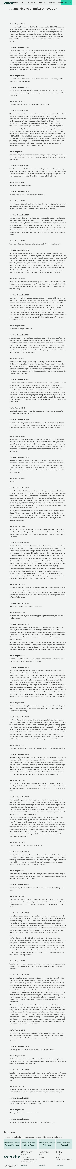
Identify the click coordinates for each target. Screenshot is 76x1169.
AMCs (22, 2)
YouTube (58, 1157)
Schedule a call (66, 2)
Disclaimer (24, 1165)
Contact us (41, 1157)
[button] (31, 2)
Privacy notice (60, 1165)
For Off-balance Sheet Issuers (29, 1162)
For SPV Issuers (25, 1157)
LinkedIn (58, 1155)
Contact (60, 2)
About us (41, 1155)
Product (15, 2)
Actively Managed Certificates (64, 1159)
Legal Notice (42, 1165)
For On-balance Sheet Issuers (29, 1159)
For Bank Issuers (25, 1155)
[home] (10, 2)
